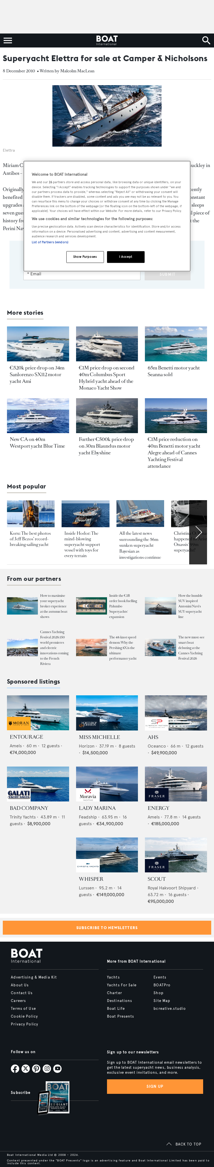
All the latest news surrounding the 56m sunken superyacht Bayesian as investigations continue (140, 545)
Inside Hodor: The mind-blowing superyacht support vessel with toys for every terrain (82, 544)
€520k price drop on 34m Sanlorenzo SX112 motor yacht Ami (37, 374)
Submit (168, 274)
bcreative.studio (170, 1008)
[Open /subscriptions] (48, 1098)
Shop (158, 993)
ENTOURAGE (26, 737)
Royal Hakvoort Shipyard (172, 888)
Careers (18, 1001)
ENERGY (158, 808)
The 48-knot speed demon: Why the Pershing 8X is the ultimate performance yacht (123, 648)
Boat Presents (120, 1016)
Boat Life (116, 1008)
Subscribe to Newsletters (107, 927)
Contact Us (22, 993)
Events (160, 977)
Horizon (86, 746)
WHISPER (91, 879)
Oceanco (157, 746)
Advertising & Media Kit (34, 977)
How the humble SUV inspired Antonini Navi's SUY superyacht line (190, 606)
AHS (153, 737)
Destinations (119, 1001)
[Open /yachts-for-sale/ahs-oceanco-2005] (176, 712)
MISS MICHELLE (99, 737)
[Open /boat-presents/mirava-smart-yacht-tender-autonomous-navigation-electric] (160, 647)
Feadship (88, 817)
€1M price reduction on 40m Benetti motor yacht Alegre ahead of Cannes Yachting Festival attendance (174, 452)
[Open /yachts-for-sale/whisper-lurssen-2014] (107, 854)
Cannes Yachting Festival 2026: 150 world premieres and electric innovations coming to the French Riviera (54, 648)
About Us (20, 985)
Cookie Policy (24, 1016)
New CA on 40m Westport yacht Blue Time (37, 442)
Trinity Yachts (23, 817)
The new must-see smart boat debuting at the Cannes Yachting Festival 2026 (191, 648)
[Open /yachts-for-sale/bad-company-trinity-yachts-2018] (38, 784)
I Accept (125, 257)
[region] (107, 216)
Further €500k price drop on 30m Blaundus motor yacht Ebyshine (106, 446)
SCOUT (157, 879)
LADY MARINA (97, 808)
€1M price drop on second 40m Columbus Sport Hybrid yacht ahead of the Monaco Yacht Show (107, 377)
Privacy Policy (24, 1024)
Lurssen (86, 888)
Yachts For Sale (122, 985)
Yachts (113, 977)
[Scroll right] (198, 532)
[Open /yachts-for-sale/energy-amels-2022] (176, 784)
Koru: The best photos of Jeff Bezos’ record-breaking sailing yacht (30, 538)
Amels (16, 745)
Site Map (162, 1001)
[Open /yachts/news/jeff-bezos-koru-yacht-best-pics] (31, 513)
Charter (114, 993)
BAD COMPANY (29, 808)
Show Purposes (85, 257)
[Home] (107, 40)
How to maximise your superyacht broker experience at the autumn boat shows (53, 606)
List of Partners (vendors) (50, 242)
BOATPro (162, 985)
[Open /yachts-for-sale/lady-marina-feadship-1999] (107, 784)
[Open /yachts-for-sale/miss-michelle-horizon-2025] (107, 712)
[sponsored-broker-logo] (19, 728)
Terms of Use (23, 1008)
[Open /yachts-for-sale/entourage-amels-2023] (38, 712)
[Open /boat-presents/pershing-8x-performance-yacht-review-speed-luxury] (91, 647)
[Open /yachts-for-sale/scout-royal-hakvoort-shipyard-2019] (176, 854)
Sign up (155, 1086)
